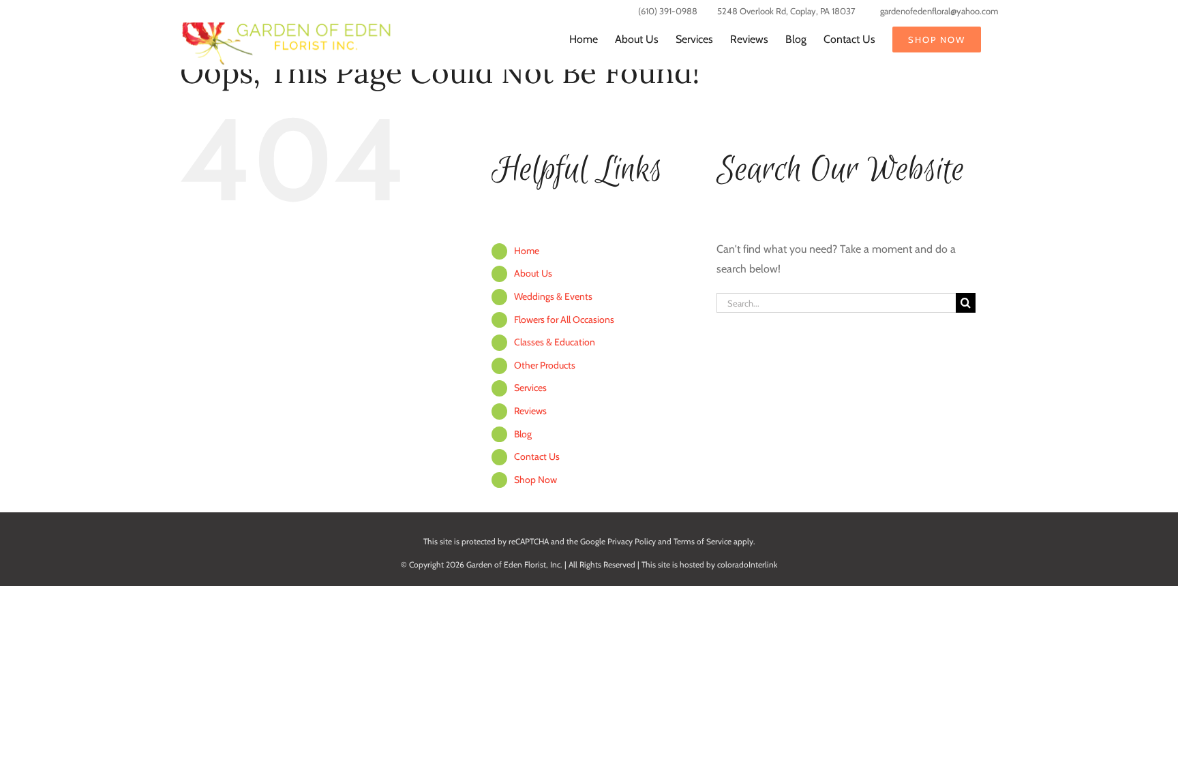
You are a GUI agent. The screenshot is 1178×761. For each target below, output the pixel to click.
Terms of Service (702, 541)
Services (530, 388)
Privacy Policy (631, 541)
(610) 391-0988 (667, 10)
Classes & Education (554, 342)
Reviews (530, 411)
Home (526, 251)
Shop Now (535, 479)
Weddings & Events (553, 296)
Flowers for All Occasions (564, 319)
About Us (533, 273)
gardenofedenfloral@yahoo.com (939, 10)
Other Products (544, 365)
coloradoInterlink (747, 564)
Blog (523, 434)
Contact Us (537, 456)
